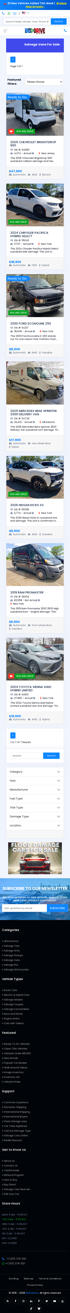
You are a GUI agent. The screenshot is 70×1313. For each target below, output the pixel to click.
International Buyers (15, 1116)
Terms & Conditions (50, 1278)
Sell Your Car (11, 1194)
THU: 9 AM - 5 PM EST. (14, 1229)
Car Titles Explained (15, 1126)
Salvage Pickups (13, 955)
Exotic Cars (10, 990)
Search (59, 21)
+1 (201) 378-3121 (16, 1258)
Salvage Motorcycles (16, 969)
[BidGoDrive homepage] (35, 31)
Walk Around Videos (15, 1067)
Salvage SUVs (11, 950)
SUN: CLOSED (9, 1243)
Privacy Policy (35, 1285)
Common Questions (15, 1102)
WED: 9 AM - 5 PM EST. (15, 1224)
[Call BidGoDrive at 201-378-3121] (3, 13)
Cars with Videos (13, 1023)
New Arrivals (10, 1058)
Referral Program (13, 1175)
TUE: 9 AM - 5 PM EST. (14, 1219)
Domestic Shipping (14, 1107)
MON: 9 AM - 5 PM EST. (15, 1214)
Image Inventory (13, 1072)
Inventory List (11, 1077)
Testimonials (11, 1170)
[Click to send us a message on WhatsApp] (9, 13)
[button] (8, 1301)
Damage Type (19, 816)
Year (13, 781)
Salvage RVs (10, 964)
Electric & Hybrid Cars (16, 995)
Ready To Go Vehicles (16, 1044)
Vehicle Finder (12, 1081)
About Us (9, 1161)
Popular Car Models (15, 1063)
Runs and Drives (13, 1014)
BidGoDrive (32, 1293)
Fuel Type (16, 799)
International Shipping (16, 1112)
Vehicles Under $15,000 (17, 1053)
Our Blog (14, 1278)
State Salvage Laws (15, 1121)
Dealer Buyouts (12, 1140)
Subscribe (57, 908)
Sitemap (29, 1278)
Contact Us (10, 1165)
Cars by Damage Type (17, 1130)
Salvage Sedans (13, 999)
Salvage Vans (11, 960)
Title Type (16, 807)
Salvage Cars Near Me (16, 1189)
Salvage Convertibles (16, 1009)
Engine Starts (11, 1018)
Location (15, 825)
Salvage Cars (11, 946)
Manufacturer (19, 790)
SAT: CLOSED (9, 1238)
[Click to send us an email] (14, 13)
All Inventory (11, 941)
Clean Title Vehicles (15, 1048)
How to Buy (10, 1179)
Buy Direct (9, 1184)
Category (16, 772)
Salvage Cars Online (15, 1135)
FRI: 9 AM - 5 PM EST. (13, 1233)
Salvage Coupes (13, 1004)
